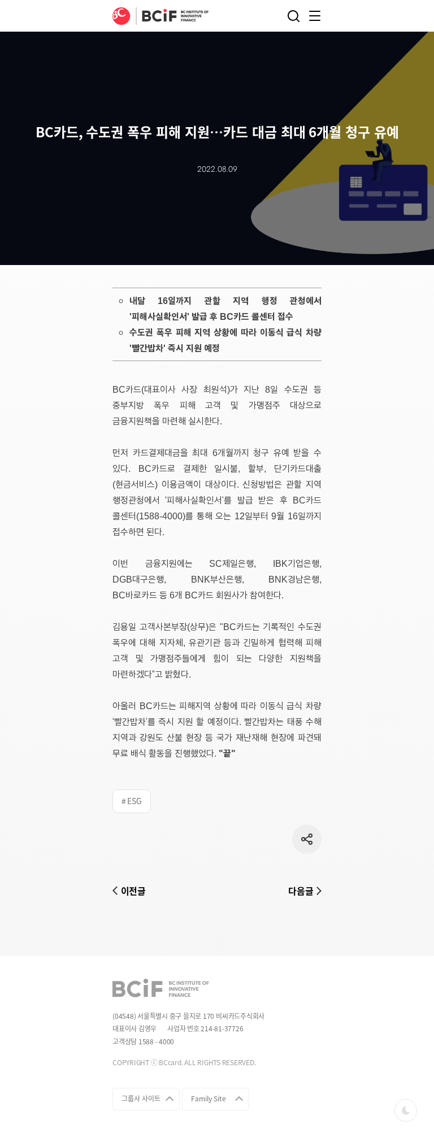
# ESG (131, 800)
